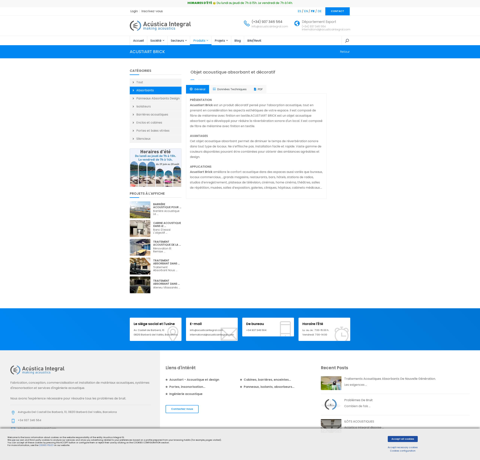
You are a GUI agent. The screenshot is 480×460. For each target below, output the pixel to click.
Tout (139, 82)
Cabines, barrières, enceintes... (267, 379)
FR (313, 11)
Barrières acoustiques (152, 114)
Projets (220, 40)
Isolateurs (143, 106)
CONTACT (337, 11)
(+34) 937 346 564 (267, 21)
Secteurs (178, 40)
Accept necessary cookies (403, 447)
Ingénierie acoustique (185, 394)
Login (134, 11)
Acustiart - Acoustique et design (194, 379)
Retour (345, 52)
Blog (237, 40)
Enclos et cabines (149, 122)
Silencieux (143, 139)
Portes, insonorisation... (187, 387)
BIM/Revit (254, 40)
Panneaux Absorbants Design (158, 98)
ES (299, 11)
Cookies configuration (403, 450)
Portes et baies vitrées (153, 130)
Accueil (138, 40)
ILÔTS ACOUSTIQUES (359, 421)
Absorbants (145, 90)
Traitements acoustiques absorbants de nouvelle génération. (390, 379)
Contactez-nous (182, 409)
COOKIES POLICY (46, 445)
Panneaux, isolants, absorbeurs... (269, 387)
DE (320, 11)
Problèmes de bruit (358, 400)
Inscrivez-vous (152, 11)
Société (156, 40)
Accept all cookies (403, 438)
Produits (199, 40)
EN (306, 11)
